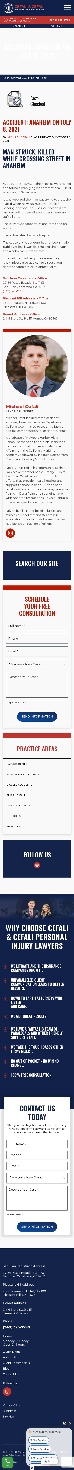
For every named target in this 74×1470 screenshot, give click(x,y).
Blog (6, 1368)
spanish (18, 26)
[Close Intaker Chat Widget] (70, 1423)
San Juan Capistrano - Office (25, 278)
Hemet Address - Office (21, 314)
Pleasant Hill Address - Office (25, 298)
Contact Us (11, 1374)
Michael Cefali (22, 406)
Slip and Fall (16, 795)
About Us (9, 1357)
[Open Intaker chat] (32, 1468)
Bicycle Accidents (19, 784)
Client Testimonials (16, 1363)
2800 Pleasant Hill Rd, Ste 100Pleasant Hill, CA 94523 (24, 1293)
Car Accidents (16, 764)
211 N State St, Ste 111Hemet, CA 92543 (17, 1311)
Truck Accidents (18, 805)
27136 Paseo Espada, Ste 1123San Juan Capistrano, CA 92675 (25, 1274)
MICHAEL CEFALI (18, 137)
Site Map (8, 1416)
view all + (13, 826)
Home (6, 78)
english (55, 26)
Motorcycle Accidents (23, 774)
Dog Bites (13, 815)
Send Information (37, 716)
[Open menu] (67, 7)
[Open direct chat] (64, 1423)
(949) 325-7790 (14, 291)
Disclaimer (9, 1410)
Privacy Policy (11, 1405)
